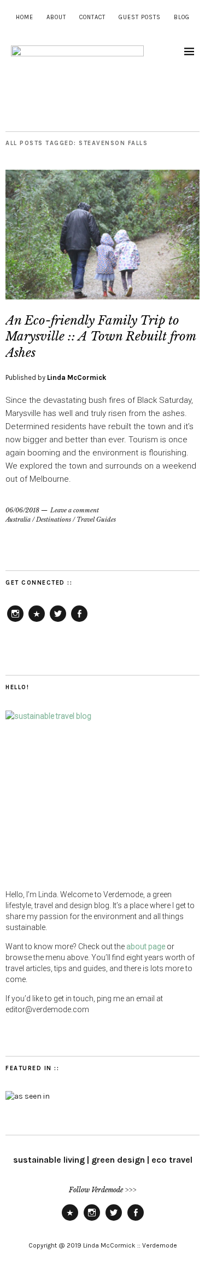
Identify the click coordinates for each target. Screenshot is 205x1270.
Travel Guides (96, 519)
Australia (18, 519)
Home (24, 17)
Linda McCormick (76, 377)
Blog (182, 17)
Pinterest (36, 621)
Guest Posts (140, 17)
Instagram (15, 621)
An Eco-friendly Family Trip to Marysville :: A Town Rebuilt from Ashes (100, 336)
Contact (92, 17)
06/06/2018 (22, 510)
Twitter (58, 621)
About (56, 17)
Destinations (53, 519)
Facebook (79, 621)
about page (145, 946)
